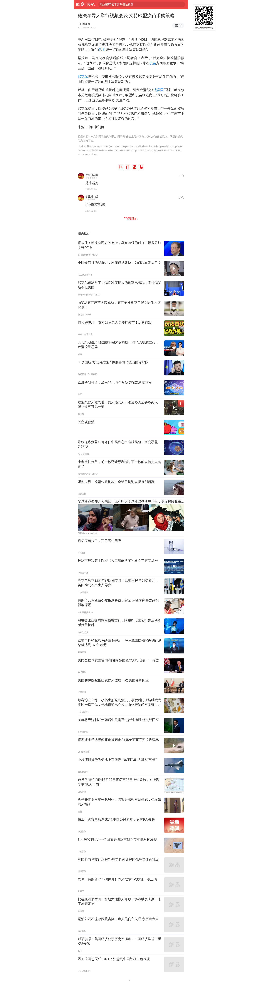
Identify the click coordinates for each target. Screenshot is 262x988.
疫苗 (152, 63)
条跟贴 (130, 218)
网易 (80, 4)
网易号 (91, 4)
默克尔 (83, 76)
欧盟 (102, 49)
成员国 (158, 90)
